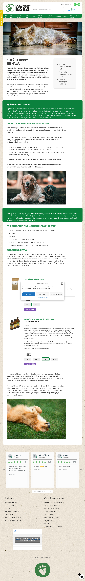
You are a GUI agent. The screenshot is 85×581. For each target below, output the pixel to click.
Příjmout (28, 294)
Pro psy (6, 16)
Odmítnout (42, 294)
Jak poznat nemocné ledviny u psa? (65, 66)
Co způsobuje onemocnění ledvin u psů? (65, 74)
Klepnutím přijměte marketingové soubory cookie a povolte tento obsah (27, 539)
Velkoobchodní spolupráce (53, 526)
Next (81, 470)
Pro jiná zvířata (19, 16)
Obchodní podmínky (12, 511)
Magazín (65, 16)
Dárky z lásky (50, 16)
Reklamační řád (10, 514)
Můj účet (8, 508)
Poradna (58, 16)
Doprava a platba (11, 502)
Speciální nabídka (40, 16)
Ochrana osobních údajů (42, 297)
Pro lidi (27, 16)
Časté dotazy (9, 505)
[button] (62, 283)
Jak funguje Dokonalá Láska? (54, 502)
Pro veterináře (49, 520)
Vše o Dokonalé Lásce (74, 16)
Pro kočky (12, 16)
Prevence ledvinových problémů (63, 81)
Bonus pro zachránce (51, 517)
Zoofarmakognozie (50, 505)
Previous (4, 470)
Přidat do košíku (30, 309)
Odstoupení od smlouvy (13, 517)
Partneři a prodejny (51, 511)
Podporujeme (48, 514)
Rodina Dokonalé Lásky (52, 508)
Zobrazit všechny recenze (42, 491)
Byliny (33, 16)
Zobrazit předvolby (56, 294)
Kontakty (47, 523)
